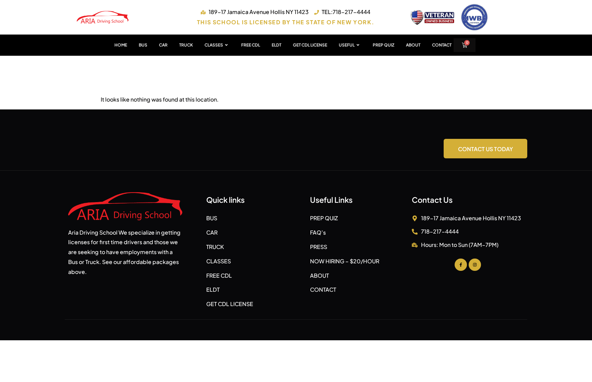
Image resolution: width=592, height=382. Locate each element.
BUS (143, 45)
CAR (163, 45)
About (413, 45)
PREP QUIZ (383, 45)
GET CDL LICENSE (310, 45)
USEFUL (347, 45)
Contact (442, 45)
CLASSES (214, 45)
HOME (120, 45)
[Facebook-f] (461, 265)
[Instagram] (475, 265)
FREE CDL (250, 45)
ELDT (276, 45)
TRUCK (186, 45)
